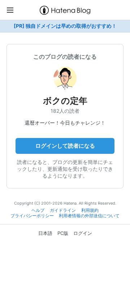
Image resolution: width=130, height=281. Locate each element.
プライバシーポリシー (32, 215)
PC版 (62, 233)
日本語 (45, 233)
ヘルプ (37, 210)
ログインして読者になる (65, 145)
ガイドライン (63, 210)
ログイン (82, 233)
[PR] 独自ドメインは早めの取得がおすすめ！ (65, 26)
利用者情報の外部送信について (89, 215)
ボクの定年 (65, 100)
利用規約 (90, 210)
